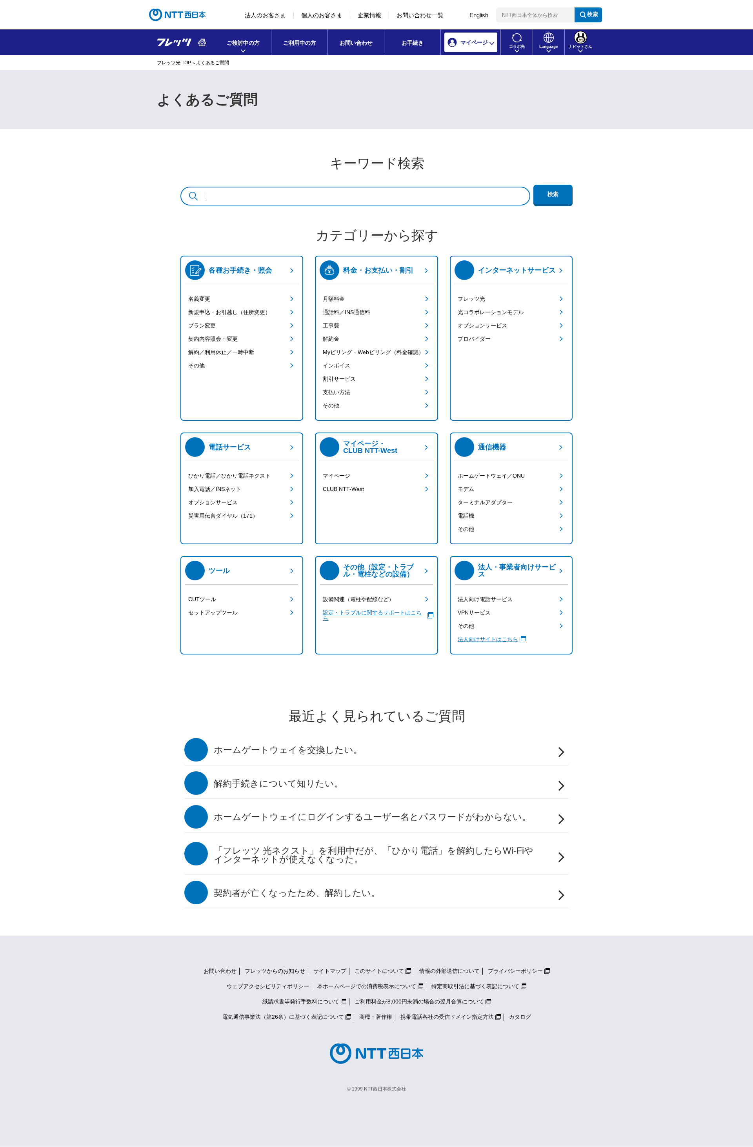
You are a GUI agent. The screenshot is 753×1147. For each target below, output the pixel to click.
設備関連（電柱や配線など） (358, 599)
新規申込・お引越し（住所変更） (229, 312)
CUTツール (202, 599)
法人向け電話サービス (485, 599)
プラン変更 (202, 325)
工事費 (331, 325)
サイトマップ (329, 971)
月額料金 (334, 299)
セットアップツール (213, 612)
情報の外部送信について (449, 971)
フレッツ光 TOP (174, 62)
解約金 (331, 339)
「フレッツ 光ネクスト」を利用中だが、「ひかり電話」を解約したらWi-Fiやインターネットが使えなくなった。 (373, 855)
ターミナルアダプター (485, 502)
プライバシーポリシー (515, 971)
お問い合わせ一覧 (420, 15)
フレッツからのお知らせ (275, 971)
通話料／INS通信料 (346, 312)
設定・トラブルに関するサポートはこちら (372, 615)
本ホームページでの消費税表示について (366, 986)
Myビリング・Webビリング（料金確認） (373, 352)
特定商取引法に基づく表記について (475, 986)
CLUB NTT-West (343, 489)
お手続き (413, 43)
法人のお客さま (265, 15)
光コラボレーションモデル (491, 312)
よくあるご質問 (212, 62)
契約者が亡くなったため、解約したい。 (297, 893)
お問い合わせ (356, 43)
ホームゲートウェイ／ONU (491, 476)
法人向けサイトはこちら (488, 639)
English (478, 15)
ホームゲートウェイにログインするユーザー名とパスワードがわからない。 (372, 817)
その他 (196, 365)
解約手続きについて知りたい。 (278, 784)
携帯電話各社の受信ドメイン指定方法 (447, 1017)
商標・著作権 (375, 1017)
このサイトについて (379, 971)
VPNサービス (474, 612)
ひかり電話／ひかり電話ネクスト (229, 476)
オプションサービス (482, 325)
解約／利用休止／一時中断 (221, 352)
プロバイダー (474, 339)
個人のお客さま (321, 15)
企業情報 (369, 15)
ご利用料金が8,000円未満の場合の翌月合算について (419, 1001)
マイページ (336, 476)
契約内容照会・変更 (213, 339)
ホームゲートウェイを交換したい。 (288, 750)
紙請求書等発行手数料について (300, 1001)
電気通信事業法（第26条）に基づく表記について (283, 1017)
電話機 (466, 516)
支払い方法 (336, 392)
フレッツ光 (471, 299)
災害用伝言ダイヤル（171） (223, 516)
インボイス (336, 365)
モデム (466, 489)
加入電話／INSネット (214, 489)
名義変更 (199, 299)
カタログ (520, 1017)
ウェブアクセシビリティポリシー (268, 986)
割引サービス (339, 379)
